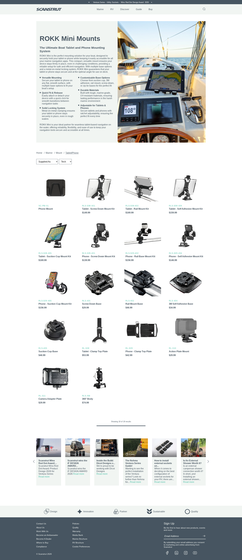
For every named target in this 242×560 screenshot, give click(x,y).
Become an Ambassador (47, 535)
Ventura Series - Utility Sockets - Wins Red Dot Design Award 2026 (121, 2)
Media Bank (77, 535)
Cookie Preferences (81, 547)
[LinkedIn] (176, 553)
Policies (75, 524)
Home (39, 153)
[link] (55, 194)
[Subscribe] (204, 536)
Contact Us (41, 524)
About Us (40, 528)
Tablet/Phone (72, 153)
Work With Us (42, 531)
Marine (49, 153)
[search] (204, 9)
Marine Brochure (79, 539)
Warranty (76, 531)
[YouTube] (194, 553)
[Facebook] (167, 553)
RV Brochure (78, 543)
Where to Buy (42, 543)
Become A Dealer (44, 539)
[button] (34, 462)
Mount (59, 153)
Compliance (41, 547)
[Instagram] (185, 553)
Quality (75, 528)
